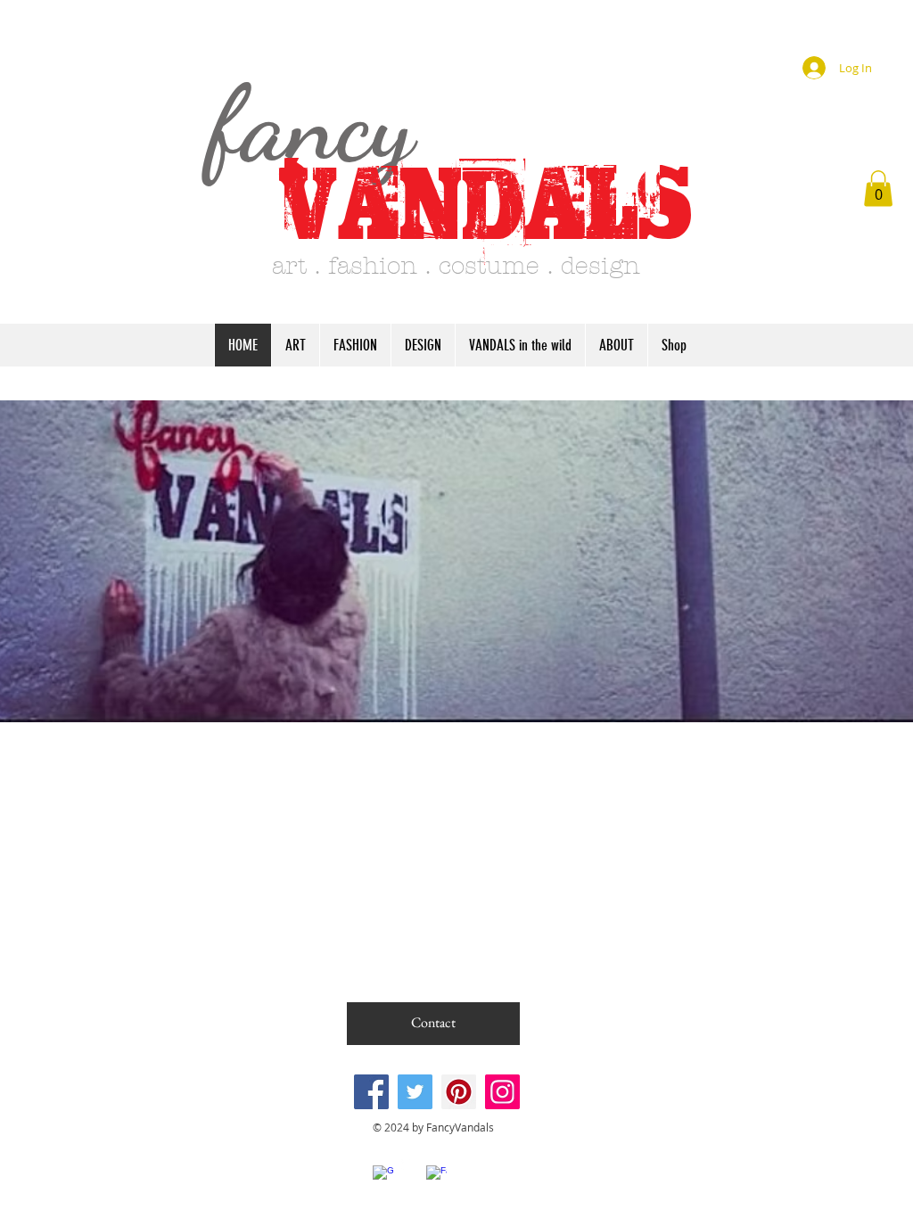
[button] (878, 188)
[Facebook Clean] (436, 1175)
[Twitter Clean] (409, 1163)
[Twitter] (415, 1091)
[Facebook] (371, 1091)
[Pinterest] (458, 1091)
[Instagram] (502, 1091)
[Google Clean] (383, 1175)
